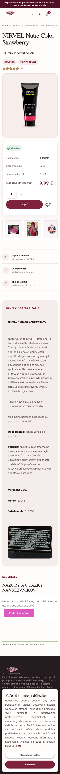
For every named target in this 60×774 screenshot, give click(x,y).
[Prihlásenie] (40, 14)
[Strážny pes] (48, 204)
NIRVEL (16, 25)
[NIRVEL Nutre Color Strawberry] (30, 106)
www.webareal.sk (35, 644)
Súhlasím (30, 764)
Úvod (5, 25)
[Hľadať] (33, 14)
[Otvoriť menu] (54, 14)
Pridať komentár (19, 613)
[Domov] (10, 14)
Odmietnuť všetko (30, 755)
